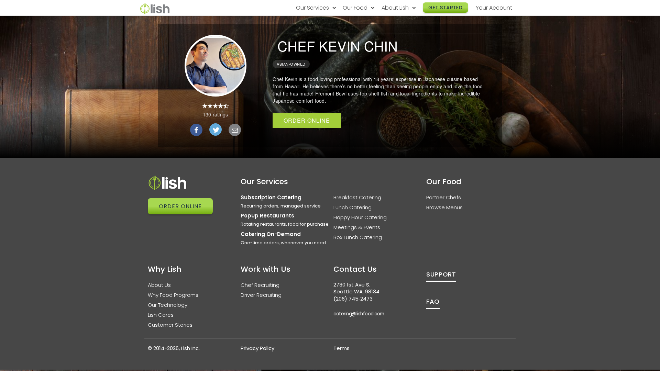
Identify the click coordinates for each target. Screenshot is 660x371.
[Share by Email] (235, 130)
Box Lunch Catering (357, 237)
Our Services (313, 8)
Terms (341, 348)
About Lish (396, 8)
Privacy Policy (257, 348)
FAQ (433, 301)
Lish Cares (161, 314)
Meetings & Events (356, 227)
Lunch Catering (352, 207)
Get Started (445, 7)
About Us (159, 285)
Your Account (494, 8)
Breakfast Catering (357, 197)
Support (441, 274)
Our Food (356, 8)
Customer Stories (170, 324)
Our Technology (167, 304)
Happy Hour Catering (360, 217)
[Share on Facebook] (196, 130)
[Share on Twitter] (215, 129)
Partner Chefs (443, 197)
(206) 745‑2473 (353, 298)
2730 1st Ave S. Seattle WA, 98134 (356, 288)
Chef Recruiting (260, 285)
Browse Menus (444, 207)
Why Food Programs (173, 295)
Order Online (307, 120)
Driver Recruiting (261, 295)
